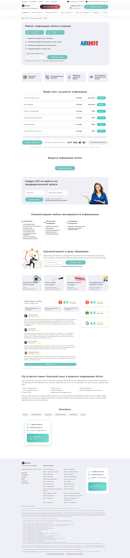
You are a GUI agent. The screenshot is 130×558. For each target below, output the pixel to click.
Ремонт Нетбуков (68, 474)
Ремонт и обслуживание (31, 111)
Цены (47, 1)
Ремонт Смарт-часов (69, 479)
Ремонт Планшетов (69, 484)
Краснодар (48, 414)
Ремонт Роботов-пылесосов (50, 471)
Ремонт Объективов (48, 481)
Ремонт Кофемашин (69, 469)
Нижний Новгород (60, 414)
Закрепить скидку (57, 57)
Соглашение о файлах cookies (75, 554)
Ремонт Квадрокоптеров (49, 493)
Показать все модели (65, 168)
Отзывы (41, 1)
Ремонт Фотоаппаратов (70, 476)
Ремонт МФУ (67, 481)
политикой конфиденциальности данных (54, 60)
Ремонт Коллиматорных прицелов (73, 495)
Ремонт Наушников (48, 498)
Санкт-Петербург (36, 414)
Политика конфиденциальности (55, 554)
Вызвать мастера (96, 6)
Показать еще (50, 364)
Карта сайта (25, 483)
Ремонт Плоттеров (69, 486)
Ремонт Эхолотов (68, 489)
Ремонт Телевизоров (48, 469)
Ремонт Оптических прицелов (72, 493)
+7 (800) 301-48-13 (76, 5)
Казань (83, 414)
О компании (32, 1)
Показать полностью (32, 142)
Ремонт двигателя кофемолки (33, 117)
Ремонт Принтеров (48, 476)
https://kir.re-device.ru (31, 551)
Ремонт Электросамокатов (71, 471)
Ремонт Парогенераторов (50, 479)
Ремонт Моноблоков (48, 495)
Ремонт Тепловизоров (70, 502)
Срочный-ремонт (49, 6)
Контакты (54, 1)
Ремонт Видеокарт (48, 502)
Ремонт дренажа (29, 124)
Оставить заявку (75, 262)
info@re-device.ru (36, 427)
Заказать (101, 98)
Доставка (24, 1)
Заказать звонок (34, 199)
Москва (25, 414)
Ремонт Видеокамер (48, 486)
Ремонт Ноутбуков (48, 474)
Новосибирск (73, 414)
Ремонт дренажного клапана (33, 131)
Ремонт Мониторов (48, 484)
